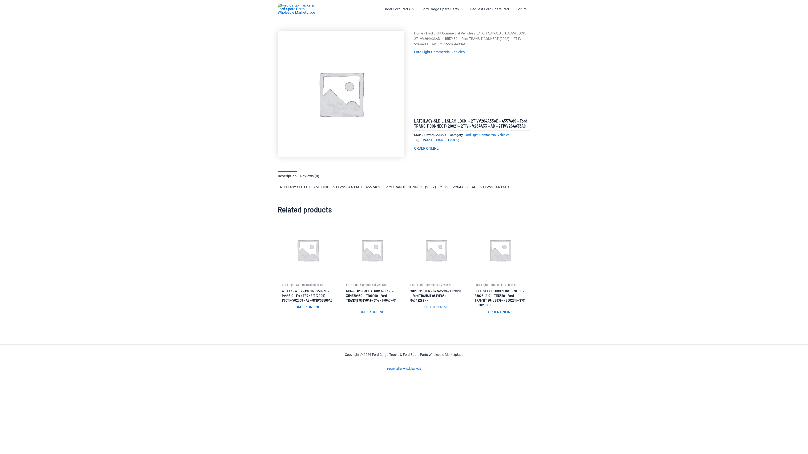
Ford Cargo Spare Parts (440, 9)
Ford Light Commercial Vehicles (449, 33)
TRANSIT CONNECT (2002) (440, 140)
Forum (521, 9)
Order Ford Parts (396, 9)
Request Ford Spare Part (489, 9)
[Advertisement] (472, 86)
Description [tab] (287, 176)
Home (418, 33)
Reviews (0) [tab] (309, 176)
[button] (412, 9)
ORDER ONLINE (426, 148)
